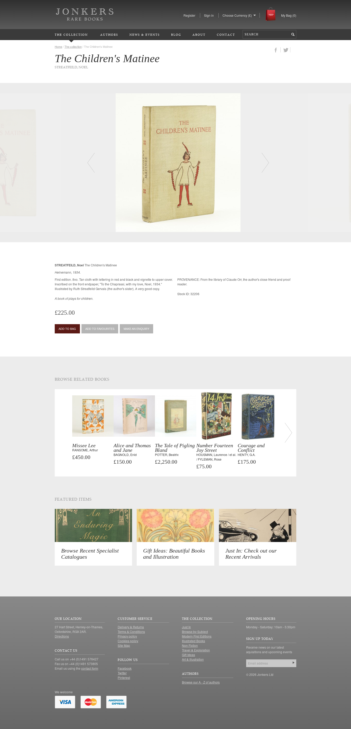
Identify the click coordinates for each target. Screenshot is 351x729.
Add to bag (67, 328)
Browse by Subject (195, 631)
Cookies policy (128, 641)
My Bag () (288, 15)
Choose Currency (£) (237, 15)
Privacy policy (127, 636)
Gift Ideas (188, 654)
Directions (62, 636)
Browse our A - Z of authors (201, 682)
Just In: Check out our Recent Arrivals (251, 553)
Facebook (125, 668)
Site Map (124, 645)
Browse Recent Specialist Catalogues (90, 553)
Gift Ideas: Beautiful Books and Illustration (174, 553)
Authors (109, 34)
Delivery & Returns (131, 627)
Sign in (209, 15)
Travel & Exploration (196, 650)
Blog (176, 34)
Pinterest (124, 677)
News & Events (145, 34)
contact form (89, 668)
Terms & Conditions (131, 631)
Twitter (122, 673)
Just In (186, 627)
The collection (73, 46)
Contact (226, 34)
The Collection (71, 34)
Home (58, 46)
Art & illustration (193, 659)
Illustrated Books (193, 641)
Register (189, 15)
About (199, 34)
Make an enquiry (136, 328)
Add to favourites (99, 328)
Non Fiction (190, 645)
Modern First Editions (196, 636)
